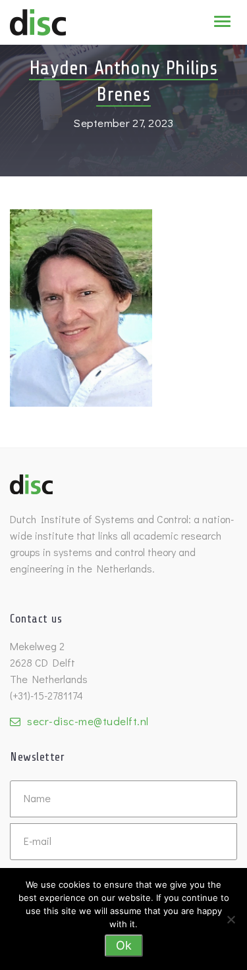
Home (79, 30)
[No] (230, 919)
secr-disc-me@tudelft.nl (88, 720)
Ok (124, 945)
